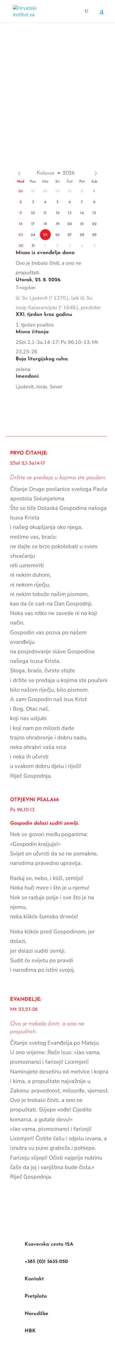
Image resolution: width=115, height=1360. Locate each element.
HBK (30, 1331)
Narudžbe (36, 1313)
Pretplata (36, 1296)
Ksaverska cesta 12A (49, 1244)
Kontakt (34, 1279)
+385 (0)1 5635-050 (46, 1261)
